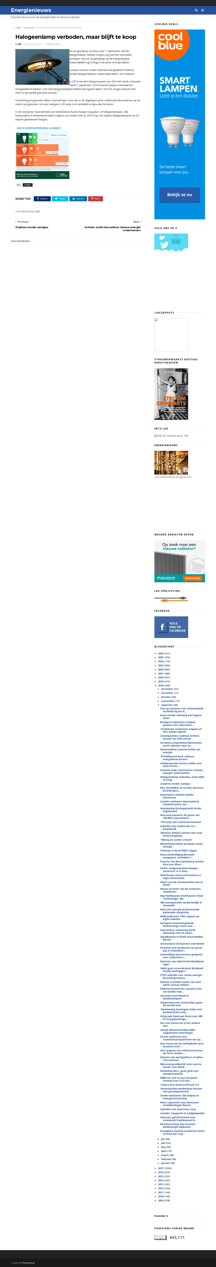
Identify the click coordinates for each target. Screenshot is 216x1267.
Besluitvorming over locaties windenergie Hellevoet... (177, 1125)
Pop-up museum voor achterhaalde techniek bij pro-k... (181, 710)
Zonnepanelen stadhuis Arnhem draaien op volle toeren (179, 737)
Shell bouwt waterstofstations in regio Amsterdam (180, 877)
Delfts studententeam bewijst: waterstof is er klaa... (179, 870)
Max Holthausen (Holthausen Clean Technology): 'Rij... (181, 897)
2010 (161, 1196)
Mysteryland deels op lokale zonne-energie (182, 845)
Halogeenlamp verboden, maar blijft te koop (182, 778)
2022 (161, 669)
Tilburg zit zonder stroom (176, 839)
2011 (161, 1192)
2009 (161, 1200)
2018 (161, 685)
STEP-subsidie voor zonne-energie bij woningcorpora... (181, 976)
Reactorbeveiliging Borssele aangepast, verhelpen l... (177, 856)
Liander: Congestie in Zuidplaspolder (182, 1113)
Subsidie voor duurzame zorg (178, 1109)
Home (18, 28)
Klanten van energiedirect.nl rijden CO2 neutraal (181, 1059)
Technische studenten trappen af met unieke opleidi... (181, 730)
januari (165, 1163)
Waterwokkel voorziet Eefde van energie (180, 751)
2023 (161, 665)
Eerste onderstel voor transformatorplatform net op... (181, 1038)
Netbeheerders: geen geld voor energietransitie (179, 1072)
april (164, 1151)
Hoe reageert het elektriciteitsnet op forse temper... (181, 1052)
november (167, 692)
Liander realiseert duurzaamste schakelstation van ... (179, 803)
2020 (161, 677)
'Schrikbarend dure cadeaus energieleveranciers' (177, 758)
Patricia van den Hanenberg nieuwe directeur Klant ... (182, 863)
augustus (167, 704)
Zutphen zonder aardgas (175, 783)
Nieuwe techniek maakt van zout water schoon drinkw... (180, 983)
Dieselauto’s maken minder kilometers (177, 796)
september (168, 701)
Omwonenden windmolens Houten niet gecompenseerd (181, 1090)
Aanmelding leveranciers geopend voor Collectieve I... (181, 956)
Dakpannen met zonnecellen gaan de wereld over (181, 1004)
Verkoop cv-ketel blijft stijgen (178, 850)
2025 (161, 657)
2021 (161, 673)
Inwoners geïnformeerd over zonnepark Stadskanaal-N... (178, 1119)
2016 (161, 1172)
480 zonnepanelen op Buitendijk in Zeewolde (181, 904)
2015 (161, 1176)
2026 (161, 653)
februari (166, 1159)
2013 (161, 1184)
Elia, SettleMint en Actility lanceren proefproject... (181, 789)
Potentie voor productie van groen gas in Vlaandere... (181, 949)
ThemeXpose (28, 1262)
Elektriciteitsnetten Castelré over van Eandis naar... (181, 990)
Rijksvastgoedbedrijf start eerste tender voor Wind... (180, 1065)
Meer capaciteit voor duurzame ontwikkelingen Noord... (179, 1104)
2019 (161, 681)
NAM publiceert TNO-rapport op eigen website (179, 918)
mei (163, 1147)
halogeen (29, 28)
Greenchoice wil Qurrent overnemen (182, 943)
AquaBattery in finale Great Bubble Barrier (181, 938)
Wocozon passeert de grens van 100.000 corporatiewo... (180, 816)
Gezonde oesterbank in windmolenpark (174, 997)
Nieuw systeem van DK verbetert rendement (180, 890)
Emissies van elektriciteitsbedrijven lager (182, 963)
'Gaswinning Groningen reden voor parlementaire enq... (181, 1011)
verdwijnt (94, 51)
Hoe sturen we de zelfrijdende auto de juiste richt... (182, 1045)
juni (163, 1143)
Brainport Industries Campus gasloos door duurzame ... (177, 723)
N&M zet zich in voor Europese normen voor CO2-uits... (178, 1079)
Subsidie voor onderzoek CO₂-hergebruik (178, 827)
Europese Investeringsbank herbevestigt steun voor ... (177, 924)
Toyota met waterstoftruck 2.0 (179, 1084)
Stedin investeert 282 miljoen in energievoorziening (179, 1097)
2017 (161, 1168)
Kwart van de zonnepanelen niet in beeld (181, 883)
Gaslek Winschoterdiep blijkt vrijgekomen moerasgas (177, 1031)
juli (163, 1139)
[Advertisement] (179, 283)
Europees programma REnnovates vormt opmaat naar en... (181, 744)
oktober (166, 697)
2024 (161, 661)
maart (165, 1155)
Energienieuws (31, 10)
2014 (161, 1180)
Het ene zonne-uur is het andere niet (180, 1024)
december (167, 688)
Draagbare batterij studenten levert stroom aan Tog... (182, 1132)
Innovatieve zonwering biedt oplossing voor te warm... (177, 931)
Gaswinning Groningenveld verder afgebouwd (180, 810)
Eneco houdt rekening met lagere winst (180, 717)
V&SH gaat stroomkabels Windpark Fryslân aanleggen (181, 970)
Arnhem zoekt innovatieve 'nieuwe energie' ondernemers (181, 771)
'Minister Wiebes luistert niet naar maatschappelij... (181, 834)
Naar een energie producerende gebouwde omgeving (179, 911)
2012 (161, 1188)
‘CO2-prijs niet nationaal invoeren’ (180, 822)
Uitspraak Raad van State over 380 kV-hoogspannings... (181, 1018)
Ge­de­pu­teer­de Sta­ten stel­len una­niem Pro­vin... (181, 765)
